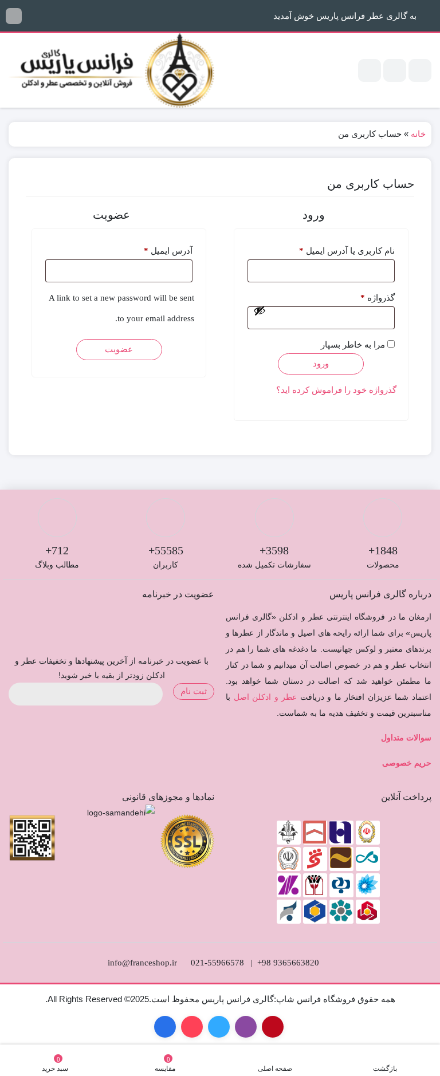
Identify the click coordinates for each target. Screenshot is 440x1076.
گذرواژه (366, 297)
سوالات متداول (406, 738)
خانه (418, 134)
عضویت (119, 349)
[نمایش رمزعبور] (259, 310)
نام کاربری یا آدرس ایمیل (335, 250)
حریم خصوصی (406, 763)
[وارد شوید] (394, 70)
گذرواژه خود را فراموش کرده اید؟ (336, 390)
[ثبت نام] (369, 70)
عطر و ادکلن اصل (265, 696)
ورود (321, 363)
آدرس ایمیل (156, 250)
